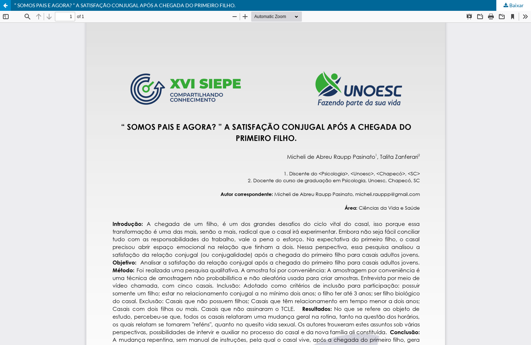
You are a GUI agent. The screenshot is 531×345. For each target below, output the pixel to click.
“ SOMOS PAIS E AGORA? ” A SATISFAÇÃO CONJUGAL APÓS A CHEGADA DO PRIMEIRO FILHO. (125, 5)
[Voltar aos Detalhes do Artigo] (5, 5)
